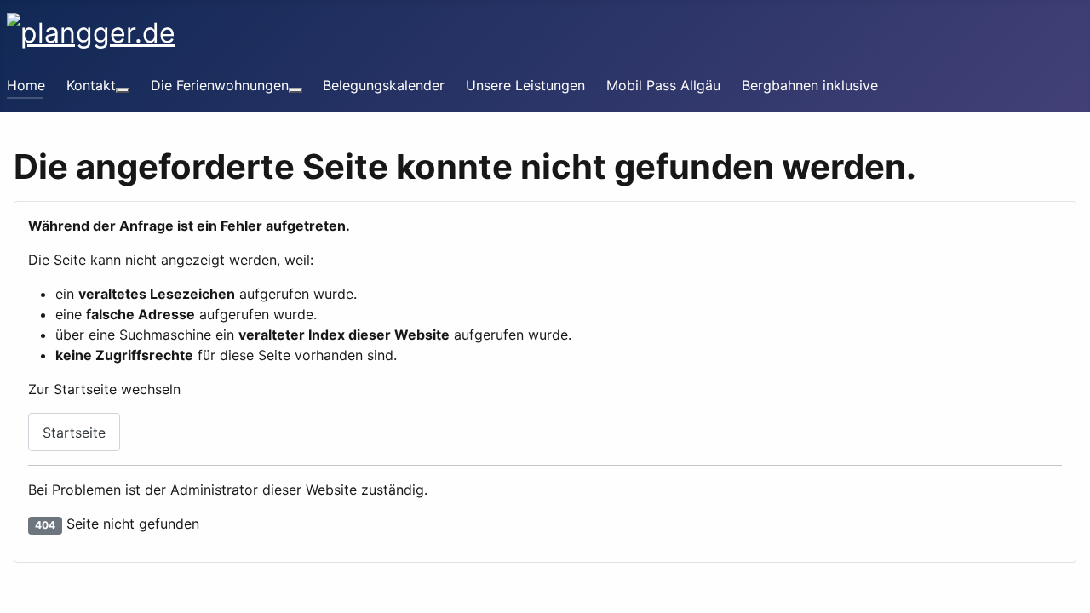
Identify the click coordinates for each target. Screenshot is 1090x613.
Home (26, 85)
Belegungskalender (384, 85)
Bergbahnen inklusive (810, 85)
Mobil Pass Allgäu (663, 85)
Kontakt (91, 85)
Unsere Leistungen (525, 85)
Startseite (74, 432)
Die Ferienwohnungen (220, 85)
